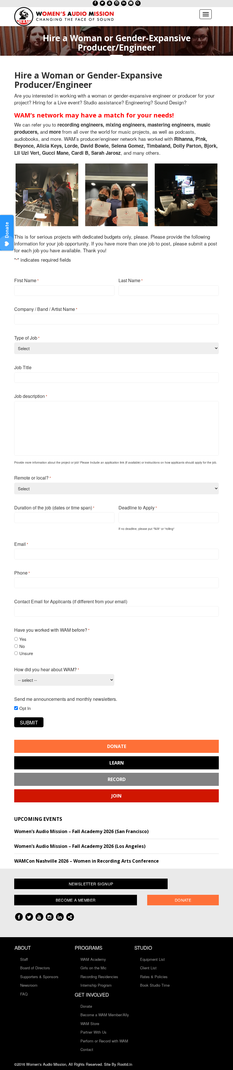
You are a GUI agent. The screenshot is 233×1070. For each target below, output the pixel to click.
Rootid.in (124, 1064)
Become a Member (76, 900)
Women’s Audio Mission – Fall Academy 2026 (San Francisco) (81, 831)
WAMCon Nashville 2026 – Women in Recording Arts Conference (86, 861)
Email (21, 544)
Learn (116, 763)
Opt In (25, 708)
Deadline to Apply (137, 507)
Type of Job (26, 337)
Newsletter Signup (91, 884)
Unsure (26, 653)
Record (117, 779)
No (22, 646)
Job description (30, 396)
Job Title (23, 367)
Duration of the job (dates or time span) (54, 507)
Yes (22, 639)
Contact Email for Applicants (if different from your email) (70, 601)
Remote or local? (32, 477)
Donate (116, 746)
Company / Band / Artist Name (45, 309)
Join (116, 796)
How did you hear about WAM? (46, 669)
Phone (22, 572)
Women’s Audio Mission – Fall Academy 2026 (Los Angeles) (79, 846)
